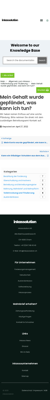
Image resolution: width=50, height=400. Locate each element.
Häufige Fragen (25, 316)
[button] (41, 20)
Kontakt (25, 370)
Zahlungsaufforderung (25, 311)
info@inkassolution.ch (28, 251)
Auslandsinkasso (25, 281)
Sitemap (25, 376)
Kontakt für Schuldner (25, 322)
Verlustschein (25, 275)
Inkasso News (25, 340)
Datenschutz (27, 390)
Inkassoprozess (25, 292)
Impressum (38, 390)
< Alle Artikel (7, 75)
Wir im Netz (25, 352)
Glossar (25, 346)
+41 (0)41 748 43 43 (28, 245)
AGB (45, 390)
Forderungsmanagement (25, 269)
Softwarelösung (25, 287)
